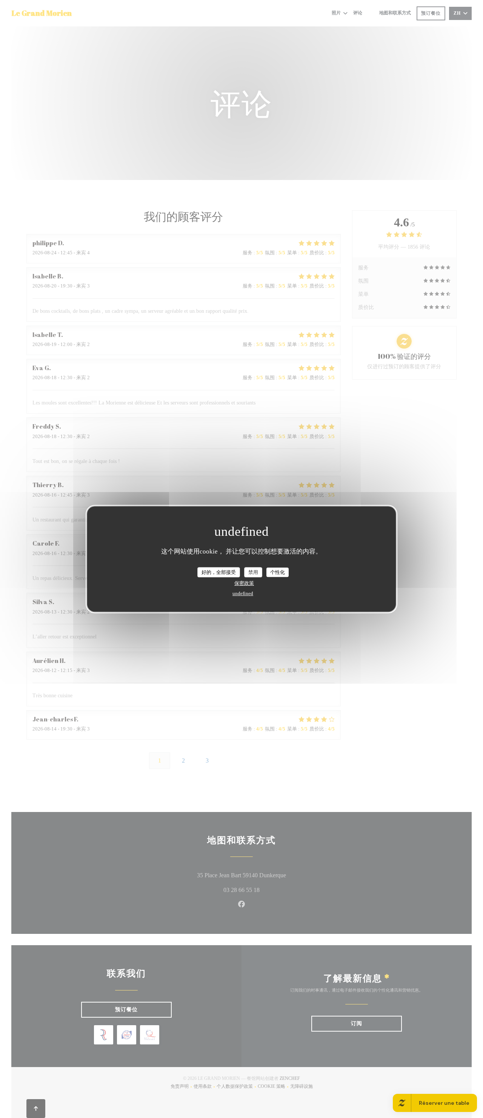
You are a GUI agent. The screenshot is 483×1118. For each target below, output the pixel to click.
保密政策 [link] (244, 583)
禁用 (253, 572)
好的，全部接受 (219, 572)
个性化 (277, 572)
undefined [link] (242, 593)
